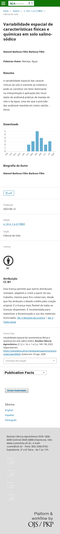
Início (6, 10)
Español (9, 415)
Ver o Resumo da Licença (31, 317)
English (9, 410)
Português (10, 420)
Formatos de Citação (16, 360)
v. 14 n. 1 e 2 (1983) (33, 10)
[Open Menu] (3, 3)
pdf (10, 193)
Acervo (16, 10)
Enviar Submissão (16, 390)
